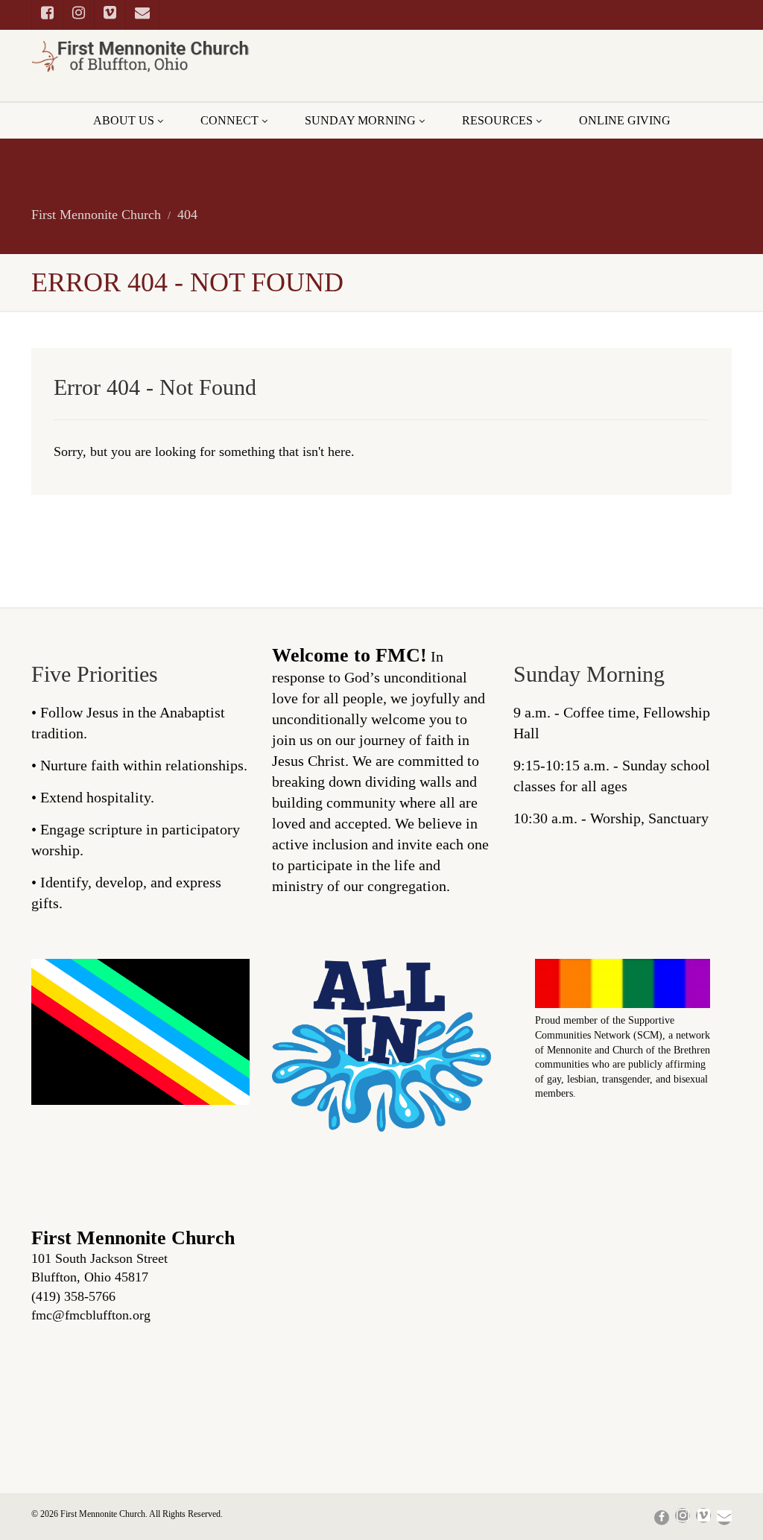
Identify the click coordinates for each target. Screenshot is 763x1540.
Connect (229, 120)
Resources (497, 120)
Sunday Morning (360, 120)
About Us (123, 120)
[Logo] (140, 56)
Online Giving (625, 120)
